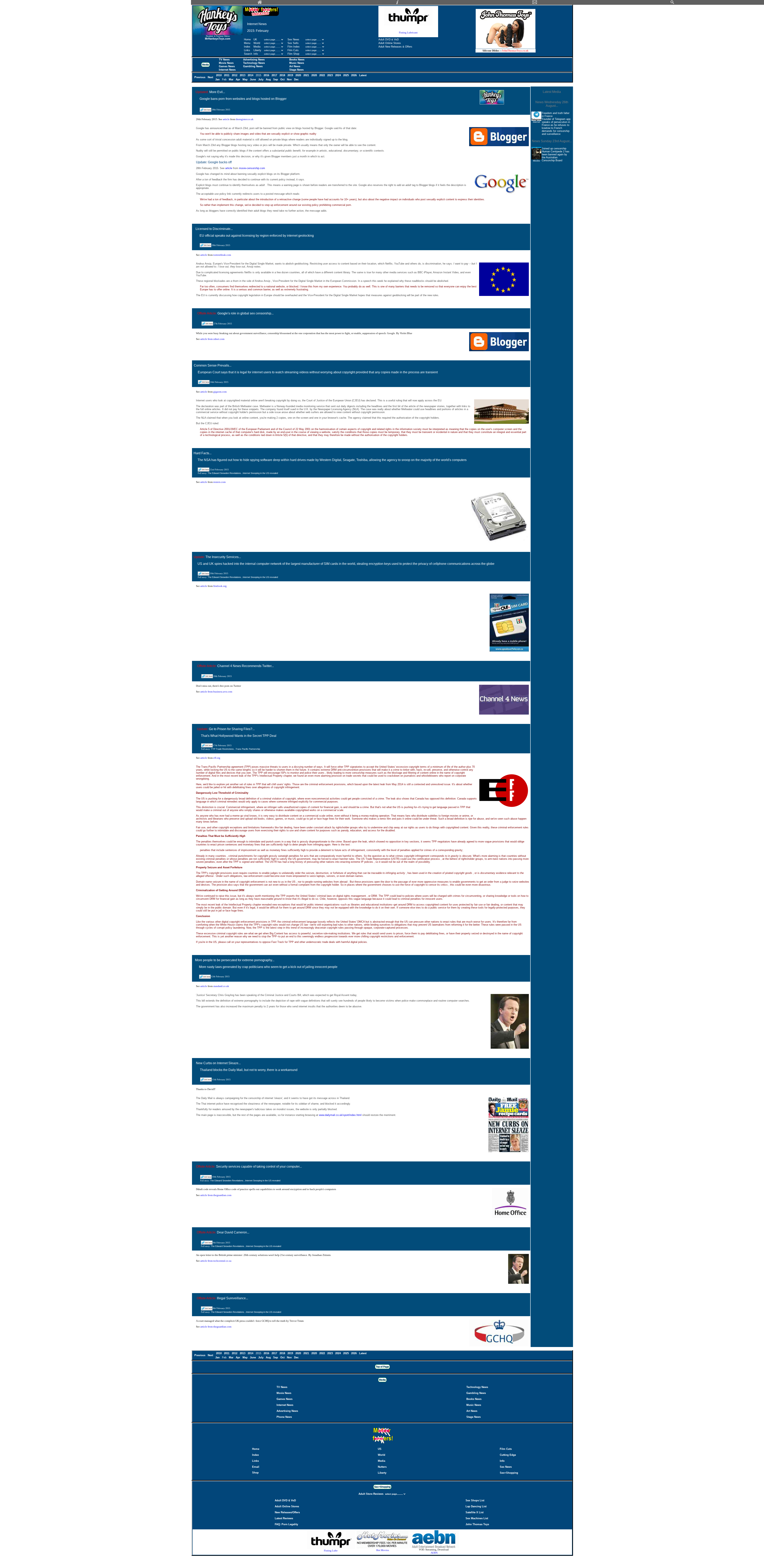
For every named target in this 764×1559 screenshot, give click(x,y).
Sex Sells (293, 43)
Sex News (293, 39)
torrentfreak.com (222, 254)
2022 (322, 75)
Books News (296, 59)
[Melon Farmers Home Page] (259, 3)
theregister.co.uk (244, 119)
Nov (289, 79)
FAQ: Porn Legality (286, 1524)
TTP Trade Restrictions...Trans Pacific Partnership (235, 749)
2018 (283, 75)
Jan (217, 79)
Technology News (254, 62)
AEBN (434, 1552)
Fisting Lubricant (408, 32)
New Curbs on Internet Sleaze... (218, 1063)
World (257, 43)
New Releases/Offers (287, 1512)
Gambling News (253, 66)
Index (247, 46)
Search (248, 53)
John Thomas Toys (477, 1524)
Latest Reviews (284, 1518)
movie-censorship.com (252, 168)
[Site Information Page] (397, 3)
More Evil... (217, 92)
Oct (282, 79)
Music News (296, 62)
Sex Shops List (475, 1500)
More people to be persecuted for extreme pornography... (234, 960)
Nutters (382, 1466)
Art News (294, 66)
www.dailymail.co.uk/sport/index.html (340, 1115)
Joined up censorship (554, 148)
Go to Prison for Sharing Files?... (232, 729)
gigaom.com (220, 391)
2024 (338, 75)
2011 (227, 75)
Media (256, 46)
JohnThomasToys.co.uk (515, 50)
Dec (296, 79)
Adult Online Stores (389, 43)
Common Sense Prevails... (212, 365)
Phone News (284, 1416)
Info (255, 53)
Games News (227, 66)
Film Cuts (293, 50)
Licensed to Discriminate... (214, 228)
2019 (291, 75)
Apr (238, 79)
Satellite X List (474, 1512)
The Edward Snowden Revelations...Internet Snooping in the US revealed (243, 473)
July (261, 79)
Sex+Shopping (509, 1472)
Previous (200, 77)
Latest (362, 75)
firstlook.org (220, 586)
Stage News (296, 69)
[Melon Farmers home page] (382, 1443)
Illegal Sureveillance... (232, 1298)
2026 (354, 75)
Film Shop (293, 53)
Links (247, 50)
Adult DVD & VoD (388, 39)
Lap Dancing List (476, 1506)
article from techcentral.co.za (215, 1260)
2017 (275, 75)
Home (247, 39)
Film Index (293, 46)
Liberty (257, 50)
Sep (276, 79)
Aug (269, 79)
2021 (307, 75)
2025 (346, 75)
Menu (247, 43)
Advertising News (254, 59)
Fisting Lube (331, 1550)
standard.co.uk (221, 986)
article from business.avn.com (216, 691)
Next (211, 77)
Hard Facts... (202, 453)
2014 (251, 75)
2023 (330, 75)
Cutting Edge (508, 1454)
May (245, 79)
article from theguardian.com (215, 1195)
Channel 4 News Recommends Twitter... (245, 666)
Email (255, 1466)
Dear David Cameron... (233, 1232)
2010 (219, 75)
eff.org (216, 757)
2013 (243, 75)
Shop (255, 1472)
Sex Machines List (477, 1518)
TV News (224, 59)
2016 (267, 75)
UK (255, 39)
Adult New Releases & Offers (395, 46)
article (226, 119)
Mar (231, 79)
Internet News (227, 69)
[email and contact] (535, 3)
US (379, 1448)
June (253, 79)
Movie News (226, 62)
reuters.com (219, 481)
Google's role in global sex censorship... (245, 313)
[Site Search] (672, 3)
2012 (235, 75)
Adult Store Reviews (371, 1493)
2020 (299, 75)
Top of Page (382, 1366)
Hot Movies (382, 1550)
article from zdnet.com (212, 338)
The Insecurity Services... (223, 557)
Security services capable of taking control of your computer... (259, 1166)
